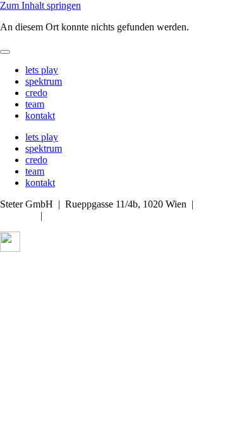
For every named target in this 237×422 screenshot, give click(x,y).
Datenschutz (80, 269)
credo (36, 92)
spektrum (43, 81)
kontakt (40, 115)
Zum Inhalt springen (40, 5)
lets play (41, 70)
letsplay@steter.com (87, 215)
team (34, 104)
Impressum (22, 269)
